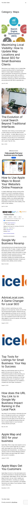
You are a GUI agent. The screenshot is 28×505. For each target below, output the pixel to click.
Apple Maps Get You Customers (12, 467)
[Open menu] (25, 2)
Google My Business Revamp (13, 241)
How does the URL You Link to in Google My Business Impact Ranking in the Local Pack (14, 401)
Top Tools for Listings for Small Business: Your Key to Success (14, 361)
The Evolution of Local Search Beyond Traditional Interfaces (14, 121)
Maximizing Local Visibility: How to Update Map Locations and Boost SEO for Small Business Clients (13, 54)
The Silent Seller (6, 2)
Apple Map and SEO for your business (11, 437)
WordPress (14, 502)
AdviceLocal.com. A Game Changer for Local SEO (13, 301)
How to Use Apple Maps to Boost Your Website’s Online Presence (13, 182)
